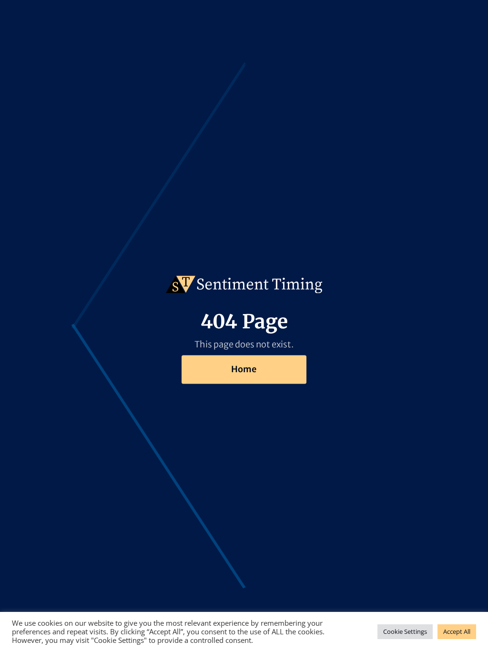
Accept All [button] (456, 631)
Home (243, 369)
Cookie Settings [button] (405, 631)
